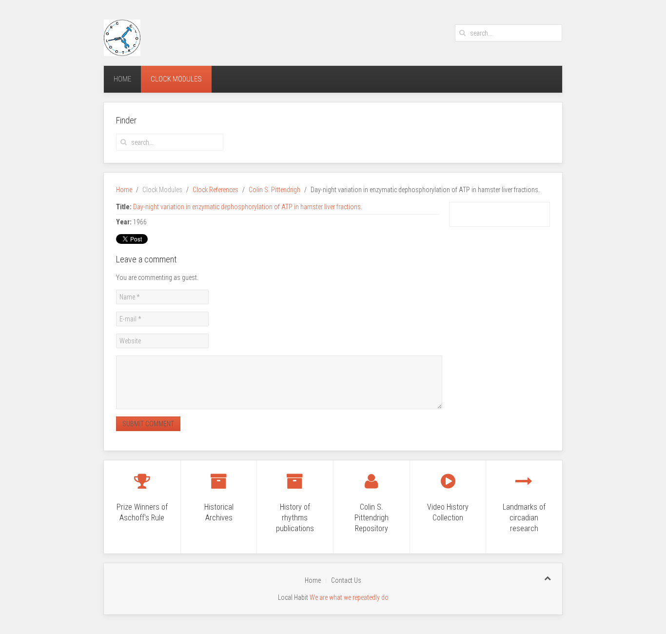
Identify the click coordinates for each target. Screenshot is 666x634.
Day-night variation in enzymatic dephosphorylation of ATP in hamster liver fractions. (247, 207)
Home (122, 79)
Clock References (215, 190)
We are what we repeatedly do (349, 597)
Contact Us (346, 580)
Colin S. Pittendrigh (274, 190)
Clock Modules (176, 79)
